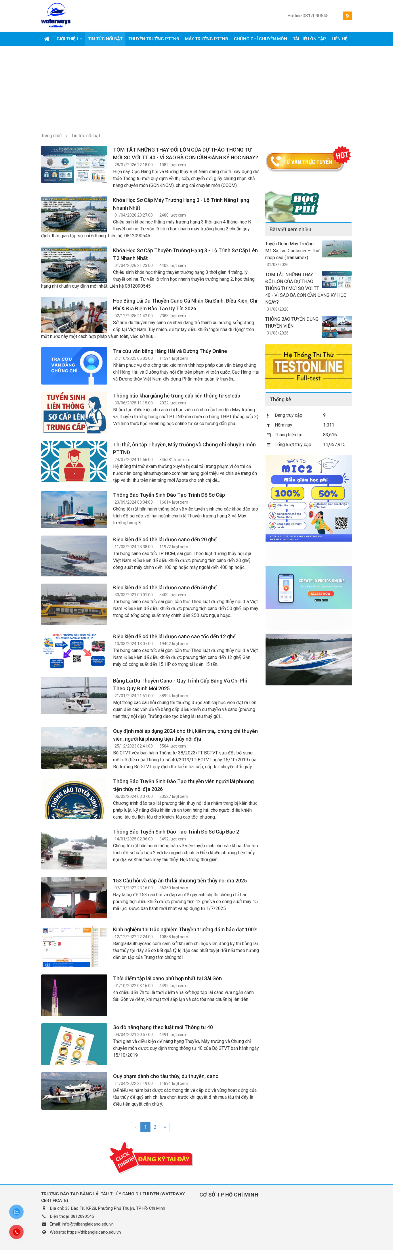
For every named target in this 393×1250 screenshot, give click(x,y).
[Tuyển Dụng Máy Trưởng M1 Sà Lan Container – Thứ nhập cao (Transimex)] (337, 248)
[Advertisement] (196, 89)
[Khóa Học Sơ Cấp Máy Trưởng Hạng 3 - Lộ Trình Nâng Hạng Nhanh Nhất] (74, 214)
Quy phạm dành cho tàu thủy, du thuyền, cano (166, 1076)
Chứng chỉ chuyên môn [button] (260, 38)
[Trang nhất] (47, 39)
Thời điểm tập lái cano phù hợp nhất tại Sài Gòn (167, 978)
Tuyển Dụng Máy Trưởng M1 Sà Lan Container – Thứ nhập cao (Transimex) (292, 250)
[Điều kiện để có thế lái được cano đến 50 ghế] (74, 616)
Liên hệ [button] (339, 38)
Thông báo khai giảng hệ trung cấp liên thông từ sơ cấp (176, 396)
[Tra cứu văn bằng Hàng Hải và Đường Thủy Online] (74, 365)
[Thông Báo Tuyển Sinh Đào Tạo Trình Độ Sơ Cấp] (74, 509)
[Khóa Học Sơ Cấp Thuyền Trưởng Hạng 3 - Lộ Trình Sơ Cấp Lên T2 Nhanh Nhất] (74, 264)
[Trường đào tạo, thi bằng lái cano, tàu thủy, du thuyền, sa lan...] (55, 15)
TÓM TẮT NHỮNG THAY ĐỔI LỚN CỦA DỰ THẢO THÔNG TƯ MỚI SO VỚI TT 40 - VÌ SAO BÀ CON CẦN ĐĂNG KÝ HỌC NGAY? (305, 288)
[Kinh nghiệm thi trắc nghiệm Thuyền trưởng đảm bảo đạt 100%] (74, 948)
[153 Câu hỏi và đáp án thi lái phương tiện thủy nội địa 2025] (74, 909)
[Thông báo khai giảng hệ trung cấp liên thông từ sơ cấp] (74, 422)
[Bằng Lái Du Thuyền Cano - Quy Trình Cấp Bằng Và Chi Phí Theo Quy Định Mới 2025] (74, 695)
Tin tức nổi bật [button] (105, 38)
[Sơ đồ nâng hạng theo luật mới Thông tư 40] (74, 1055)
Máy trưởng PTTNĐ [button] (206, 38)
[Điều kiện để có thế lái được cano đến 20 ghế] (74, 555)
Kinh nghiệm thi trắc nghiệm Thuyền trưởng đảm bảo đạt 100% (185, 929)
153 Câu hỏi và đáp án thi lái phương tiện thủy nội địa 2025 (180, 881)
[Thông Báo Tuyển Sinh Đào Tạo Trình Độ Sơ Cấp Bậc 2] (74, 852)
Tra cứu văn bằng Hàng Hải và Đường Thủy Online (170, 351)
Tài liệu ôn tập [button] (309, 38)
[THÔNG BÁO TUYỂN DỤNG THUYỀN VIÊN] (337, 326)
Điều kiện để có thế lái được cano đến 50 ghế (165, 587)
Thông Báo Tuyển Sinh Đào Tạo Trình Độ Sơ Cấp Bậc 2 (176, 832)
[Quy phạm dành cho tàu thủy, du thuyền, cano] (74, 1090)
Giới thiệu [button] (68, 38)
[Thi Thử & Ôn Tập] (308, 366)
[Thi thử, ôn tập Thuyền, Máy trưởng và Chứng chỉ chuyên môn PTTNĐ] (74, 469)
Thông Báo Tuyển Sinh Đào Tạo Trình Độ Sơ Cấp (169, 495)
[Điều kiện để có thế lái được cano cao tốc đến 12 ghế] (74, 650)
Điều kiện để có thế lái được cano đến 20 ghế (165, 539)
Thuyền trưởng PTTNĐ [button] (153, 38)
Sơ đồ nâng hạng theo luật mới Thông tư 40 (163, 1027)
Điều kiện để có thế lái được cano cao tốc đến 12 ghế (174, 636)
